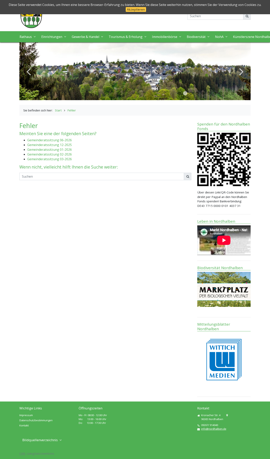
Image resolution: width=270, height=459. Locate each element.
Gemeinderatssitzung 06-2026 (49, 140)
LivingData (34, 453)
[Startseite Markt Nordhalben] (31, 16)
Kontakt (24, 425)
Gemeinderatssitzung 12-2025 (49, 145)
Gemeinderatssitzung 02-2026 (49, 154)
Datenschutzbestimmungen (36, 420)
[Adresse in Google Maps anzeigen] (227, 415)
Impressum (26, 415)
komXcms (48, 453)
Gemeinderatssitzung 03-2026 (49, 159)
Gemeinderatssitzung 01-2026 (49, 149)
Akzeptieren (136, 9)
